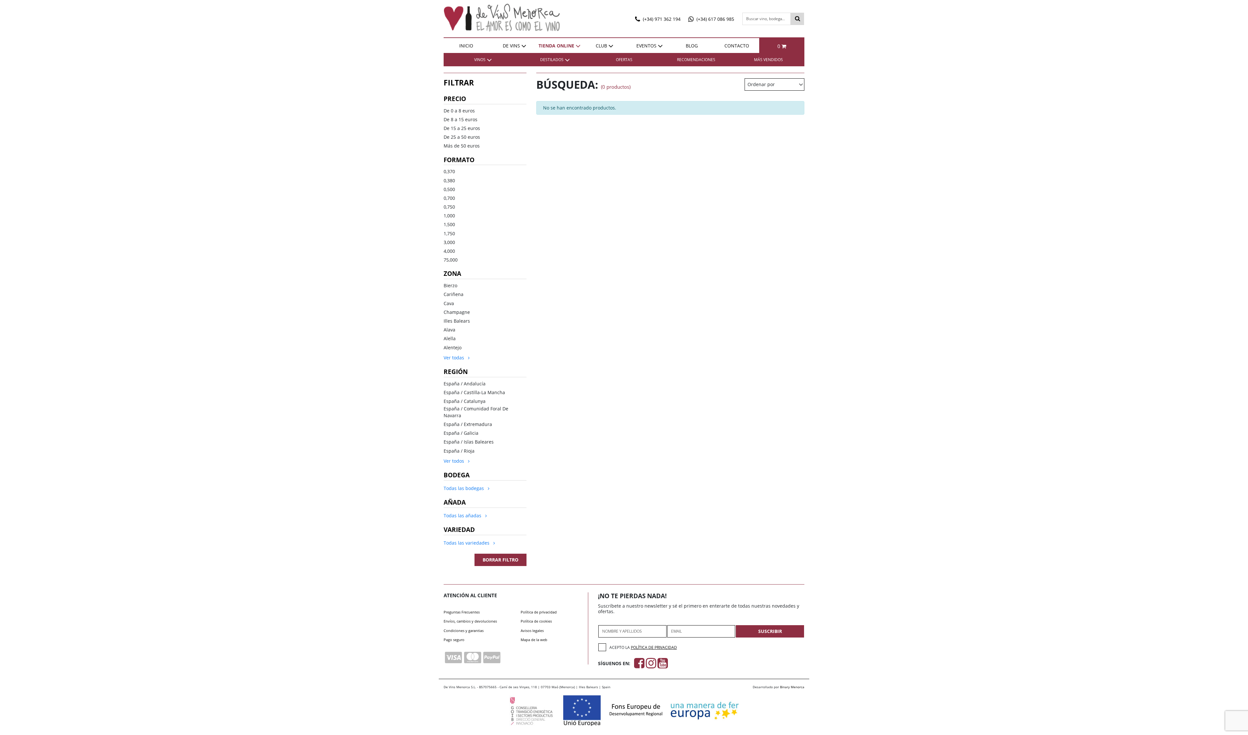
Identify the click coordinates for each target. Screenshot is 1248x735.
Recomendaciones (696, 59)
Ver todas (454, 358)
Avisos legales (532, 630)
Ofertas (624, 59)
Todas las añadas (463, 515)
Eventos (646, 46)
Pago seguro (454, 639)
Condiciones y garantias (464, 630)
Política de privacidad (539, 612)
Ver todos (454, 461)
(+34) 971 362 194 (661, 19)
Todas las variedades (467, 543)
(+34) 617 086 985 (714, 19)
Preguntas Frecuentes (462, 612)
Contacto (736, 46)
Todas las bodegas (464, 488)
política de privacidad (654, 647)
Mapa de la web (534, 639)
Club (601, 46)
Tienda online (556, 46)
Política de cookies (536, 621)
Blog (692, 46)
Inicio (466, 46)
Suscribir (770, 631)
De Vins (511, 46)
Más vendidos (768, 59)
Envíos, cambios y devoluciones (470, 621)
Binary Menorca (792, 687)
